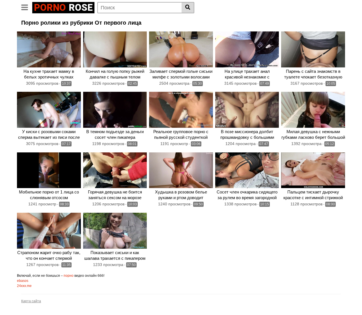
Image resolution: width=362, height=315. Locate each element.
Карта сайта (31, 301)
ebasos (22, 281)
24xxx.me (24, 286)
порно (69, 276)
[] (188, 7)
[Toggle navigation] (26, 7)
